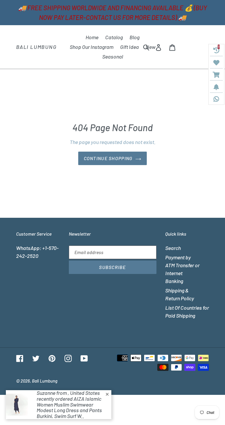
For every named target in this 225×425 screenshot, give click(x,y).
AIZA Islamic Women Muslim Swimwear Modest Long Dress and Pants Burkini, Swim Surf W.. (69, 407)
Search (173, 248)
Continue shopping (108, 158)
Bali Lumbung (36, 47)
